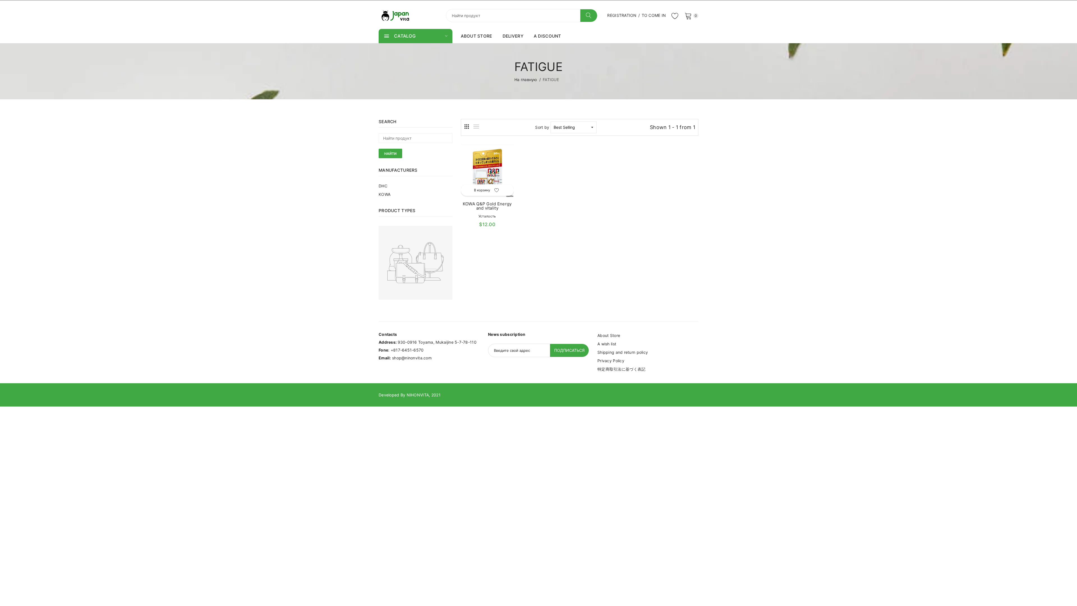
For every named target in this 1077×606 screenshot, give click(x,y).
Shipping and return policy (622, 352)
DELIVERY (513, 36)
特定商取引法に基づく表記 (621, 369)
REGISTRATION (621, 15)
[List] (476, 126)
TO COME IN (654, 15)
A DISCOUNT (547, 36)
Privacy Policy (610, 360)
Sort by (542, 127)
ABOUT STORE (476, 36)
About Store (608, 335)
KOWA (384, 194)
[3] (467, 126)
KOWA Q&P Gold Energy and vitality (487, 206)
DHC (383, 185)
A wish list (606, 343)
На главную (525, 79)
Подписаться (569, 350)
